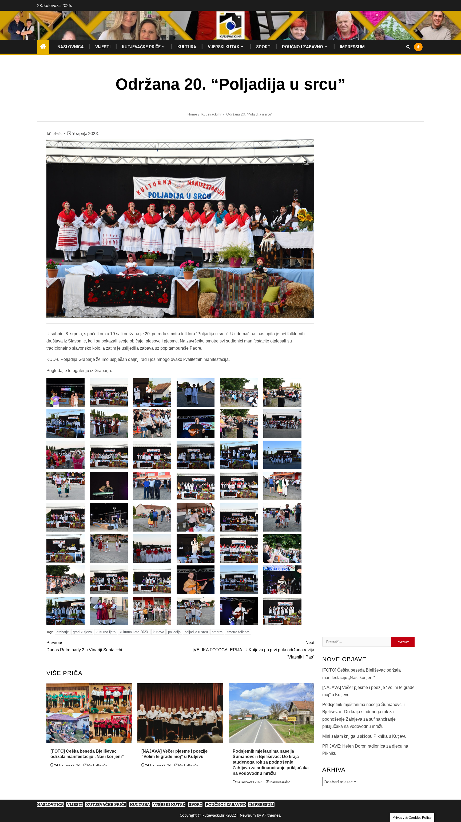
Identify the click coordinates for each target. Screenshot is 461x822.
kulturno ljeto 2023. (134, 632)
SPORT (263, 46)
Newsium (248, 815)
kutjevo (158, 632)
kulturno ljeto (106, 632)
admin (57, 133)
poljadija (174, 632)
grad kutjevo (82, 632)
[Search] (408, 47)
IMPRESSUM (352, 46)
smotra (217, 632)
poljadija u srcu (196, 632)
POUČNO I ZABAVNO (302, 46)
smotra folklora (237, 632)
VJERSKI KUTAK (223, 46)
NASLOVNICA (70, 46)
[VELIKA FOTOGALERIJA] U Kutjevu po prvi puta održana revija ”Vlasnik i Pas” (253, 649)
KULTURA (186, 46)
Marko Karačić (97, 765)
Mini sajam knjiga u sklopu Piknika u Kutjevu (364, 736)
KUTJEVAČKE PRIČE (141, 46)
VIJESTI (102, 46)
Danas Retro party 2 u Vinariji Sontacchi (84, 646)
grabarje (63, 632)
